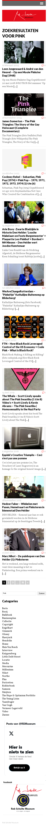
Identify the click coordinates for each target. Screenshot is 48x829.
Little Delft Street (11, 656)
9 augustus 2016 (10, 451)
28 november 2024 (12, 117)
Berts (5, 608)
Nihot (5, 673)
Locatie (6, 660)
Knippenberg (9, 653)
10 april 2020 (9, 340)
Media (5, 663)
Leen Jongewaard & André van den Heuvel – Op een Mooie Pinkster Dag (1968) (22, 72)
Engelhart (7, 628)
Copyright (7, 624)
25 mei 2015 (8, 552)
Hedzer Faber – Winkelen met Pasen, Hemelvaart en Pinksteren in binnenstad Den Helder (23, 507)
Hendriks (7, 640)
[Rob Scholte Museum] (24, 15)
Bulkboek (7, 615)
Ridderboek (8, 686)
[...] (15, 86)
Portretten (7, 682)
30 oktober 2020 (11, 288)
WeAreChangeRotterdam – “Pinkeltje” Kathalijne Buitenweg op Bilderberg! (23, 294)
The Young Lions (10, 698)
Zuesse (5, 715)
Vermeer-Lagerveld (12, 708)
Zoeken (41, 593)
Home (5, 644)
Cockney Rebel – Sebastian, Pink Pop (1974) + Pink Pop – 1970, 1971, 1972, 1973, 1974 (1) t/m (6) (23, 180)
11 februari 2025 (10, 65)
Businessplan (9, 618)
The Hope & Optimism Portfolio (18, 695)
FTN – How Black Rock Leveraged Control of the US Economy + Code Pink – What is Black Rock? (23, 347)
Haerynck (7, 637)
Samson (6, 689)
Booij (5, 611)
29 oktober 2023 (10, 173)
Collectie (7, 621)
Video (5, 711)
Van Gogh (7, 705)
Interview (7, 650)
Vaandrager (8, 702)
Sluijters (6, 692)
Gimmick (7, 631)
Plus (4, 679)
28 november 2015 (11, 500)
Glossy (5, 634)
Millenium (7, 669)
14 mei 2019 (8, 392)
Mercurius (7, 666)
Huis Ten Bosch (10, 647)
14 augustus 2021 (11, 225)
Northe (6, 676)
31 (23, 582)
